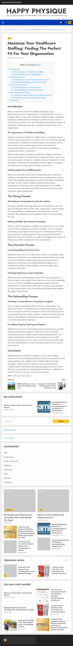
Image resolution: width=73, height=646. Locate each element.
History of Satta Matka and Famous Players (50, 516)
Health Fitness (9, 457)
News (9, 38)
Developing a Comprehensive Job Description (30, 79)
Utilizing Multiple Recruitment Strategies (28, 82)
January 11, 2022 (13, 58)
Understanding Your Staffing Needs (26, 74)
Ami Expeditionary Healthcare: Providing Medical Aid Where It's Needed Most (59, 406)
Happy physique (36, 11)
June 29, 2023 (56, 548)
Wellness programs (10, 430)
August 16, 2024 (9, 409)
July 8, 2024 (8, 522)
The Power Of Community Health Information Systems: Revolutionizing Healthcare (58, 595)
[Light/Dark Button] (62, 22)
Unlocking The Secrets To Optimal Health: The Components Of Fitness (25, 546)
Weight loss (8, 482)
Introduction (14, 69)
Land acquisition (9, 438)
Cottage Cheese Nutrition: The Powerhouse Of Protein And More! (59, 570)
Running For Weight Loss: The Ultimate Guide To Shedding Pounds (26, 623)
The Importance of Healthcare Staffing (27, 72)
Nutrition (7, 478)
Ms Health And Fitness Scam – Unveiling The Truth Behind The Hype (18, 517)
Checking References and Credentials (27, 90)
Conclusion (14, 100)
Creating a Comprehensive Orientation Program (31, 95)
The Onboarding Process (19, 92)
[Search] (66, 22)
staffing (29, 376)
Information (8, 470)
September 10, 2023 (58, 413)
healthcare (15, 376)
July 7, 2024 (55, 614)
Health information (11, 461)
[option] (19, 571)
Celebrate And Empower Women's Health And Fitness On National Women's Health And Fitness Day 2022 (26, 532)
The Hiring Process (17, 77)
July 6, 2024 (22, 629)
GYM (5, 453)
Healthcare (8, 465)
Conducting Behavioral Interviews (26, 87)
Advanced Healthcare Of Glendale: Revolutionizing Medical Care (60, 543)
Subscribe (69, 22)
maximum (22, 376)
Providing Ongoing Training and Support (28, 98)
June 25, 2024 (23, 552)
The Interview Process (18, 85)
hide (38, 65)
